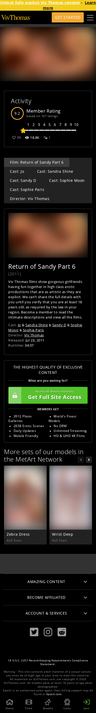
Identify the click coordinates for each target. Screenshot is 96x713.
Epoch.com (54, 694)
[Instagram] (48, 632)
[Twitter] (34, 632)
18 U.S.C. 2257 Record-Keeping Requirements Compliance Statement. (48, 662)
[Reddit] (62, 632)
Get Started (68, 17)
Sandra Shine (36, 325)
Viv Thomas (34, 335)
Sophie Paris (33, 330)
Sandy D (59, 325)
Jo (19, 325)
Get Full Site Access (54, 395)
